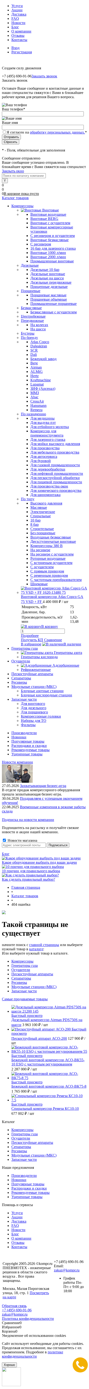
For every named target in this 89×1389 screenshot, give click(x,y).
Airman (36, 367)
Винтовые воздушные (48, 214)
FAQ (15, 19)
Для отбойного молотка (49, 427)
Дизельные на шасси (47, 278)
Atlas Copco (39, 342)
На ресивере (40, 550)
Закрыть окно (13, 171)
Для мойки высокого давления (55, 444)
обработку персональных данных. (57, 132)
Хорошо (9, 1365)
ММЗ (34, 393)
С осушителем (42, 567)
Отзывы (17, 36)
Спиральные (40, 516)
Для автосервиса (43, 457)
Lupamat (37, 384)
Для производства (45, 448)
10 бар (35, 520)
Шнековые (39, 584)
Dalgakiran (38, 346)
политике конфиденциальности (32, 1354)
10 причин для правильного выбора (31, 871)
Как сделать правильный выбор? (28, 879)
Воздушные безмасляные (50, 537)
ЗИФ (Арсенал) (42, 389)
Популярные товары (27, 741)
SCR (34, 350)
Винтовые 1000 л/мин (48, 253)
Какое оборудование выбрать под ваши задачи (39, 862)
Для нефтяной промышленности (56, 473)
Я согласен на (47, 132)
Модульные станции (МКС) (33, 987)
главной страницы (44, 945)
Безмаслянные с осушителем (53, 312)
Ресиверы (19, 983)
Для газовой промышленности (55, 465)
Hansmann (38, 406)
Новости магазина (22, 840)
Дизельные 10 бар (44, 270)
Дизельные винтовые (47, 274)
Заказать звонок (44, 76)
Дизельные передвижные (50, 282)
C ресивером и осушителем (52, 236)
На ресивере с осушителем (52, 554)
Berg (34, 363)
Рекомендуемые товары (30, 750)
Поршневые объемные (48, 299)
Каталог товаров (15, 198)
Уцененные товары (26, 754)
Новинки (18, 737)
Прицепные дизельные (49, 287)
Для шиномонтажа (45, 495)
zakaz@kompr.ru (67, 1270)
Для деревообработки (47, 469)
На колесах (39, 325)
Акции (17, 10)
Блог (15, 27)
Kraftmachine (40, 380)
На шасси (38, 329)
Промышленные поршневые (53, 304)
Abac (34, 397)
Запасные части (24, 991)
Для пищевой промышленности (56, 482)
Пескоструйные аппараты (32, 974)
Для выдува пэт (43, 423)
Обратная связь (14, 1306)
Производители (24, 733)
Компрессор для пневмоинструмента (46, 433)
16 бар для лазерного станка (53, 248)
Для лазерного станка (47, 440)
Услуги (17, 6)
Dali (33, 355)
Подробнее (30, 636)
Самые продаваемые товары (25, 999)
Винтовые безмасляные (49, 240)
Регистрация (21, 52)
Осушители (20, 970)
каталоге (36, 949)
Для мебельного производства (54, 452)
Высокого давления (46, 503)
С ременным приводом (49, 575)
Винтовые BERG (44, 219)
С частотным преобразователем (56, 580)
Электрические (42, 512)
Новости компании (17, 762)
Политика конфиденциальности (28, 1319)
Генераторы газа (24, 966)
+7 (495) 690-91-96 (17, 1310)
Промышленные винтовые (52, 261)
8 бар (34, 524)
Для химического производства (55, 490)
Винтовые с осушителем (50, 223)
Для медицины (42, 418)
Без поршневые (42, 533)
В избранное (31, 644)
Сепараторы (21, 978)
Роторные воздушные (48, 558)
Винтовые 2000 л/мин (48, 257)
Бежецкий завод (43, 359)
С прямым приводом (47, 571)
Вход (15, 48)
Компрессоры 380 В (46, 546)
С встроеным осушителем (51, 563)
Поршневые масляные (48, 295)
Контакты (19, 40)
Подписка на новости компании (28, 820)
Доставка (18, 14)
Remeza (36, 410)
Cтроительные (42, 529)
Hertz (34, 376)
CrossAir (37, 401)
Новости (18, 23)
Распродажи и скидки (29, 746)
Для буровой (40, 461)
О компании (21, 31)
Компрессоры (22, 961)
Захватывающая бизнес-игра (43, 786)
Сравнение (53, 640)
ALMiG (36, 372)
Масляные (38, 507)
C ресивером (40, 244)
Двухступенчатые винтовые (53, 541)
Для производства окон (49, 486)
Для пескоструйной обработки (55, 478)
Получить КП (32, 640)
